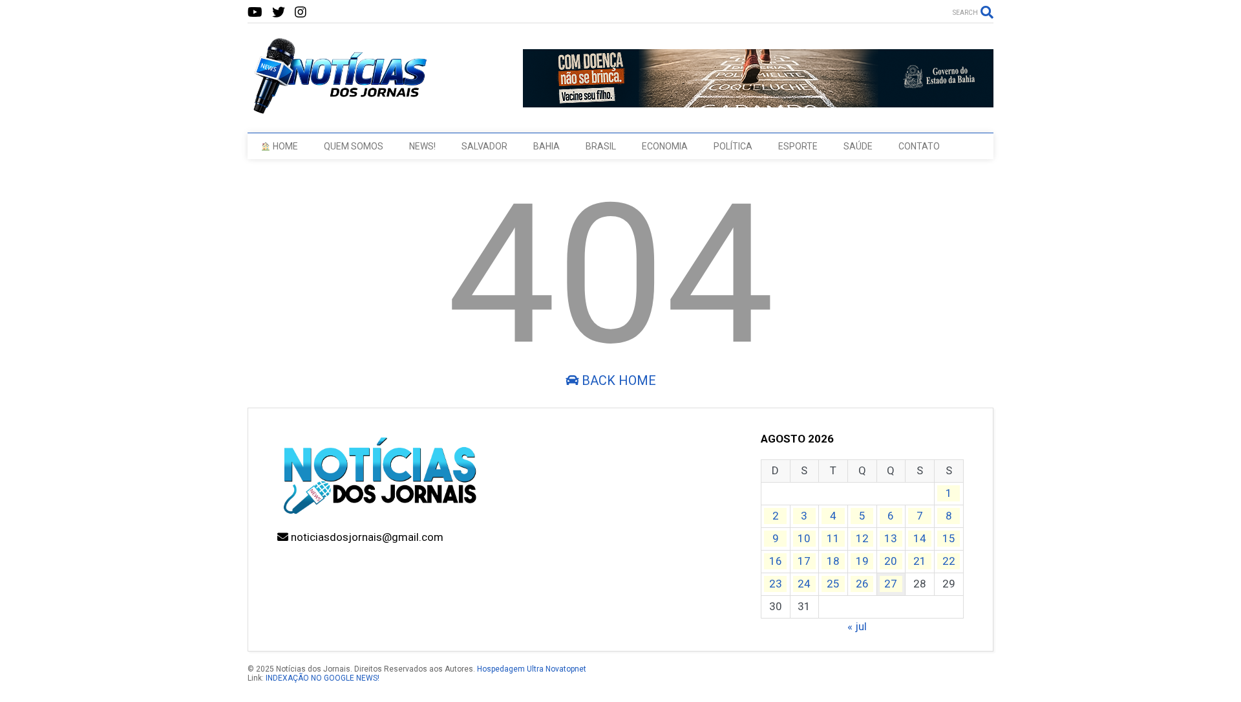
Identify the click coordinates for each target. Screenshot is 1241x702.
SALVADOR (484, 146)
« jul (857, 626)
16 (775, 560)
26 (862, 583)
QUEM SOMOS (353, 146)
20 (890, 560)
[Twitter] (278, 12)
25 (833, 583)
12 (862, 538)
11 (833, 538)
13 (890, 538)
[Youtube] (255, 12)
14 (919, 538)
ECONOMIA (665, 146)
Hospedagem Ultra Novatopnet (531, 669)
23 (775, 583)
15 (948, 538)
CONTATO (919, 146)
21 (919, 560)
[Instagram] (300, 12)
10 (804, 538)
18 (833, 560)
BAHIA (546, 146)
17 (804, 560)
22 (948, 560)
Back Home (617, 380)
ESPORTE (798, 146)
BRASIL (601, 146)
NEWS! (422, 146)
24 (804, 583)
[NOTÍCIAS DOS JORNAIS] (338, 110)
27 (890, 583)
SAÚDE (858, 146)
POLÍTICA (733, 146)
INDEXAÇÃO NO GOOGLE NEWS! (322, 678)
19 (862, 560)
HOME (284, 146)
